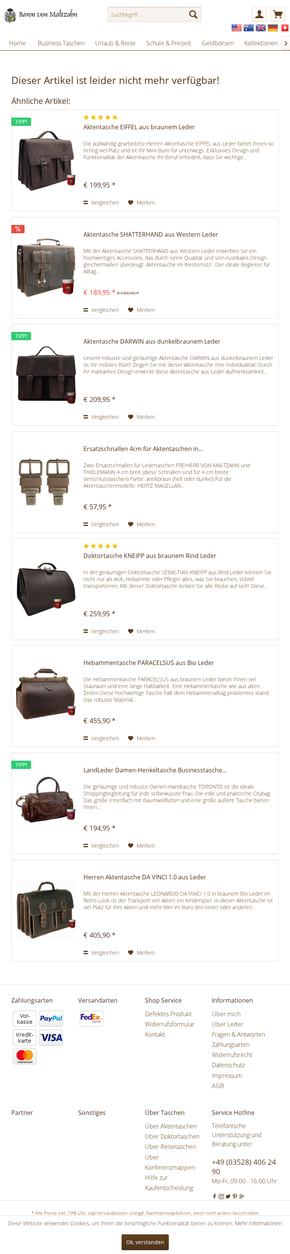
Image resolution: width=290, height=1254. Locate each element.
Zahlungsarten (231, 1044)
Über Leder (227, 1024)
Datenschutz (228, 1065)
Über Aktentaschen (171, 1126)
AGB (218, 1086)
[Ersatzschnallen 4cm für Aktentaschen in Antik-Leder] (45, 482)
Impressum (227, 1075)
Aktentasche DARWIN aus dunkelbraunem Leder (152, 342)
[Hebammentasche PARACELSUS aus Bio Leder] (45, 696)
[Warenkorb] (277, 14)
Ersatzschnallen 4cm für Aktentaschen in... (143, 449)
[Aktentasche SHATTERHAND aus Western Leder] (45, 268)
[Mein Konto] (259, 14)
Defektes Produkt (168, 1014)
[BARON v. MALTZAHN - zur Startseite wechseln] (44, 16)
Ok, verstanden (145, 1242)
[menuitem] (154, 14)
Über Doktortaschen (172, 1136)
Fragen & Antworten (238, 1034)
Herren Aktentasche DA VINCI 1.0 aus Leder (144, 877)
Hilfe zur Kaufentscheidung (169, 1182)
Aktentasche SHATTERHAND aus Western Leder (150, 235)
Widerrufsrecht (232, 1055)
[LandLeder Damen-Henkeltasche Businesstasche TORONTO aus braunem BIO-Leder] (45, 803)
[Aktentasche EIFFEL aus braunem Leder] (45, 160)
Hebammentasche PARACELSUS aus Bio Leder (148, 663)
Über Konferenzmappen (170, 1162)
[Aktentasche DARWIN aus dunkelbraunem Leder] (45, 375)
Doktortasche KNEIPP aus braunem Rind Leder (149, 556)
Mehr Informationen (258, 1223)
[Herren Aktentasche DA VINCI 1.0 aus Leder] (45, 910)
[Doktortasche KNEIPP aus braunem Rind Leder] (45, 589)
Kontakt (155, 1034)
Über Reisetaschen (170, 1146)
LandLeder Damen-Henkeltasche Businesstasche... (155, 770)
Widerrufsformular (169, 1024)
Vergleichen (104, 202)
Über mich (226, 1014)
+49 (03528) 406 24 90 (244, 1166)
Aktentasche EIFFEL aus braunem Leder (139, 127)
